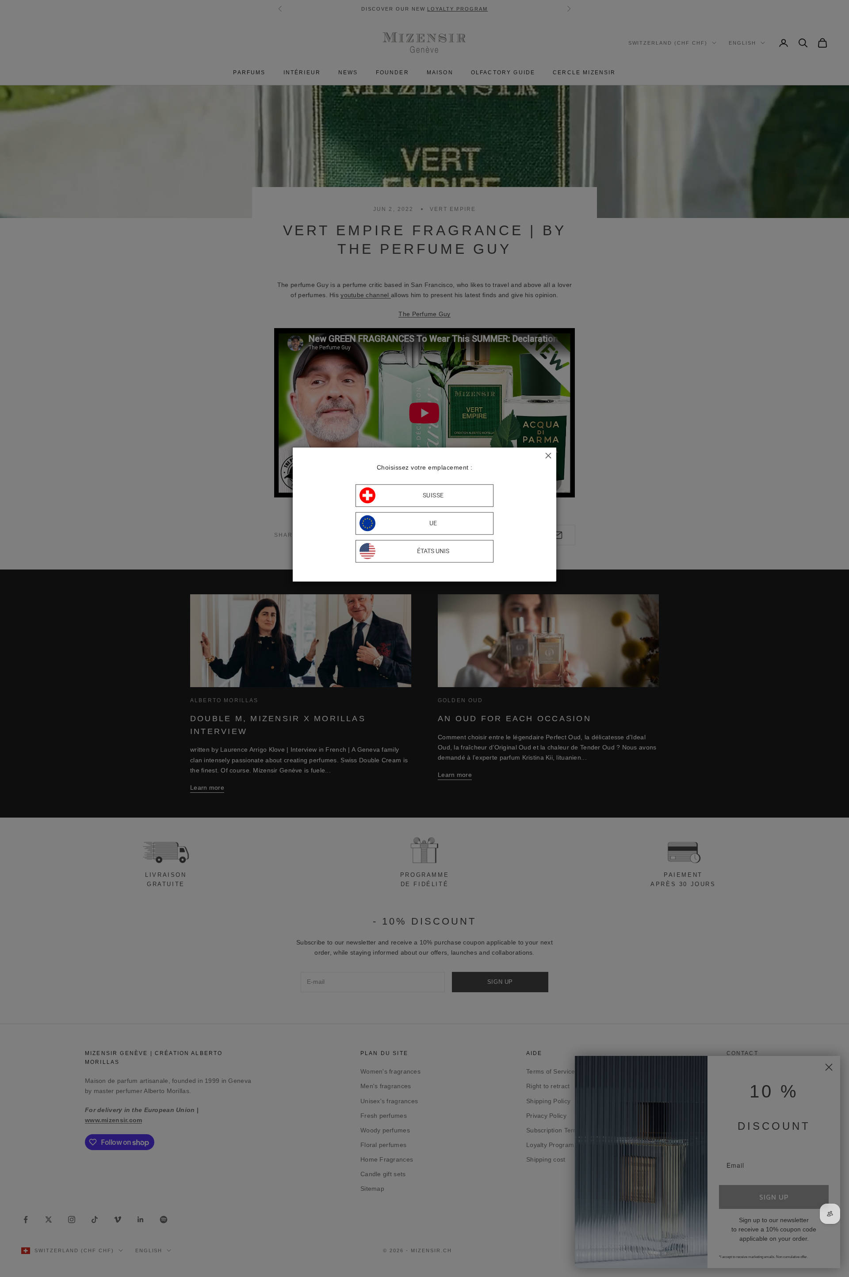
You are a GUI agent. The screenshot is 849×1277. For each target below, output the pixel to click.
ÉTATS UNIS (433, 551)
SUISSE (433, 495)
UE (433, 523)
